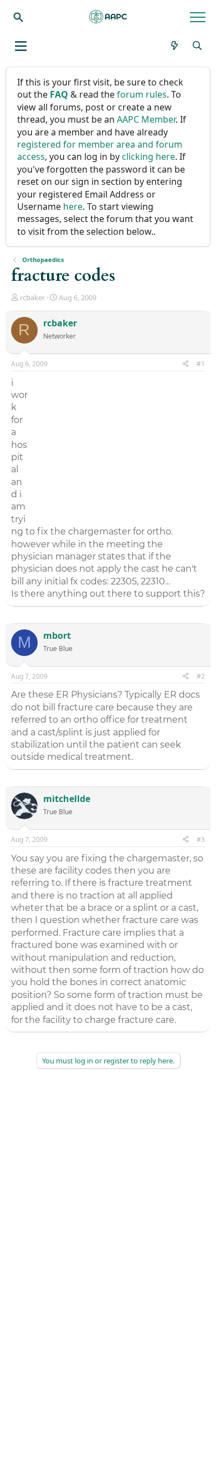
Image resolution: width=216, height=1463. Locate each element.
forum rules (142, 94)
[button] (21, 46)
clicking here (148, 156)
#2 (201, 676)
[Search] (18, 16)
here (73, 206)
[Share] (185, 364)
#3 (201, 839)
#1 (201, 364)
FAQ (59, 94)
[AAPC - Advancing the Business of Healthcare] (108, 16)
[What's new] (174, 45)
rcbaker (32, 297)
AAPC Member (146, 119)
